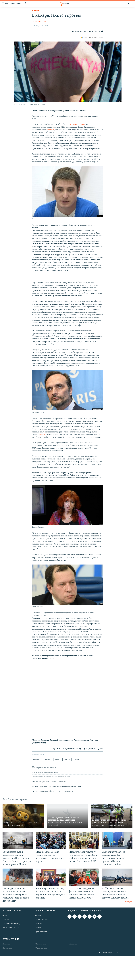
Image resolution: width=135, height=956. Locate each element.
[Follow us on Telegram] (84, 916)
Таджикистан (41, 944)
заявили (50, 130)
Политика (39, 924)
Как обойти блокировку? (12, 924)
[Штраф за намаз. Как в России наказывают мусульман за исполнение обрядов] (51, 840)
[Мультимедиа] (128, 3)
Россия (35, 11)
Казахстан (6, 944)
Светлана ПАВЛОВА (39, 21)
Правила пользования (11, 928)
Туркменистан (41, 948)
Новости (38, 916)
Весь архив (128, 902)
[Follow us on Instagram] (74, 916)
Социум (38, 928)
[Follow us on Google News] (94, 916)
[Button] (77, 31)
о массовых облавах (77, 124)
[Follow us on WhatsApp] (90, 916)
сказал (42, 435)
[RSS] (99, 916)
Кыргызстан (7, 948)
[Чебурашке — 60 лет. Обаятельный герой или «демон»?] (23, 816)
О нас (5, 916)
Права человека (41, 932)
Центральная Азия (42, 920)
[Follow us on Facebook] (80, 916)
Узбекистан (72, 944)
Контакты (6, 920)
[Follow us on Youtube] (70, 916)
